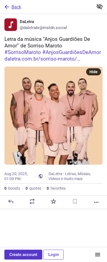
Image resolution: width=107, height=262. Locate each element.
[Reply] (10, 201)
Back (16, 7)
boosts (12, 188)
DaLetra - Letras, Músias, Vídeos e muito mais (70, 176)
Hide (93, 72)
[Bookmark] (75, 201)
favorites (56, 188)
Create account (23, 254)
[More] (96, 202)
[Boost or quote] (32, 201)
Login (53, 254)
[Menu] (98, 254)
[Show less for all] (99, 6)
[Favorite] (53, 201)
